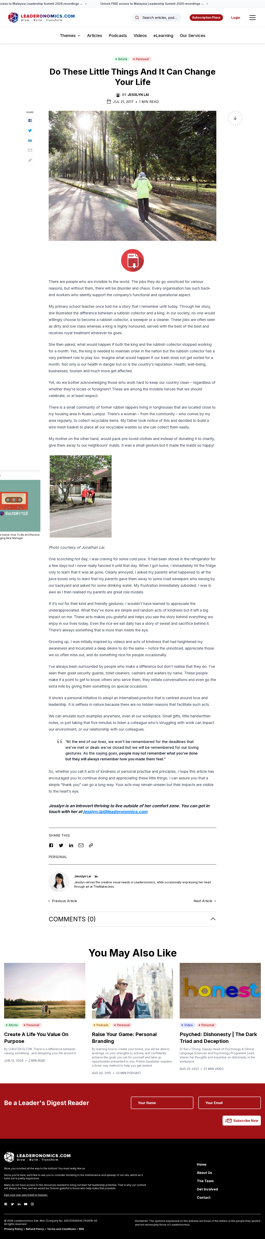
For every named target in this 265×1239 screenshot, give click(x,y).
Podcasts (118, 35)
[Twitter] (12, 1204)
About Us (204, 1173)
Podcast (102, 1025)
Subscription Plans (206, 17)
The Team (205, 1181)
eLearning (163, 35)
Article (122, 59)
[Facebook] (5, 1204)
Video (188, 1025)
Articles (94, 35)
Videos (140, 35)
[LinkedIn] (19, 1204)
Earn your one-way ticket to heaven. (26, 1194)
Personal (142, 59)
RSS (81, 1229)
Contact (204, 1197)
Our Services (192, 35)
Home (201, 1164)
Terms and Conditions (61, 1229)
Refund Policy (35, 1229)
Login (235, 18)
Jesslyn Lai (138, 95)
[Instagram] (32, 1204)
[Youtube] (25, 1204)
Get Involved (207, 1189)
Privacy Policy (13, 1229)
